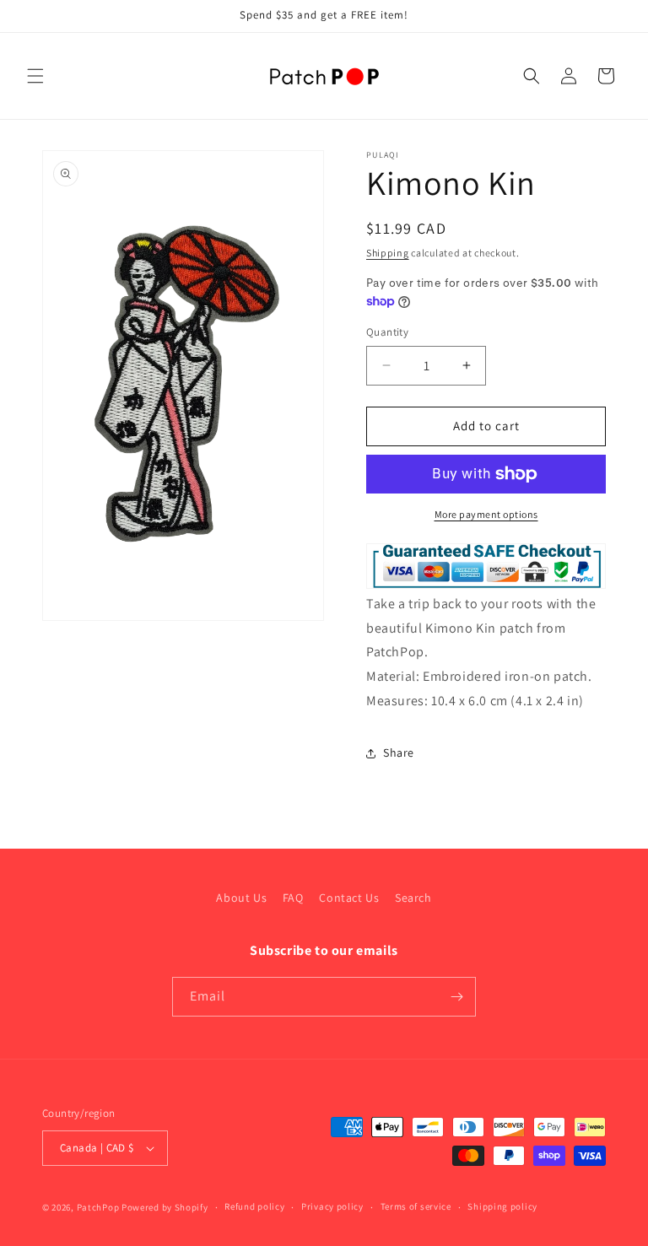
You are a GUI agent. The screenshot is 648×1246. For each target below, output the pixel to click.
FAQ (293, 897)
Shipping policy (502, 1206)
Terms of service (416, 1206)
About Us (241, 897)
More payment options (486, 514)
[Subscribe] (456, 997)
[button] (35, 75)
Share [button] (398, 752)
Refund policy (254, 1206)
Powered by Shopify (165, 1207)
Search (413, 897)
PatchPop (98, 1207)
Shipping (387, 252)
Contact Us (349, 897)
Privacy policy (332, 1206)
